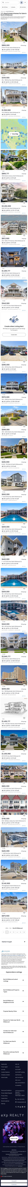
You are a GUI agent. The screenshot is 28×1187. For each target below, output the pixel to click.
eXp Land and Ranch (20, 1082)
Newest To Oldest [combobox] (14, 7)
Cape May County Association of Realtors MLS (12, 955)
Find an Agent (4, 1066)
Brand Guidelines (5, 1101)
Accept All (14, 1181)
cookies (5, 1168)
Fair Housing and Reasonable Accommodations (14, 1154)
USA (6, 928)
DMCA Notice (14, 1149)
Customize (14, 1184)
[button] (14, 941)
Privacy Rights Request (6, 1093)
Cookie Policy (4, 1098)
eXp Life (17, 1064)
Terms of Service (13, 1152)
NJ (10, 928)
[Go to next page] (24, 932)
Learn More (20, 1165)
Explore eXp (4, 1064)
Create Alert (14, 334)
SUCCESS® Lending (20, 1072)
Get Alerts (23, 7)
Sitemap (3, 1103)
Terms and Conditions (6, 1090)
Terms (22, 1172)
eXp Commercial (19, 1077)
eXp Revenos (18, 1074)
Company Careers (5, 1074)
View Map (15, 134)
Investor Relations (5, 1072)
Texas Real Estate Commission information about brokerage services (14, 1158)
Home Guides (4, 1077)
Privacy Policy (4, 1095)
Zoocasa (17, 1066)
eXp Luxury (17, 1080)
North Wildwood (17, 928)
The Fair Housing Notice (19, 1163)
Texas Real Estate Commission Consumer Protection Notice (14, 1160)
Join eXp (3, 1069)
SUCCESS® (18, 1069)
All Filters (6, 7)
